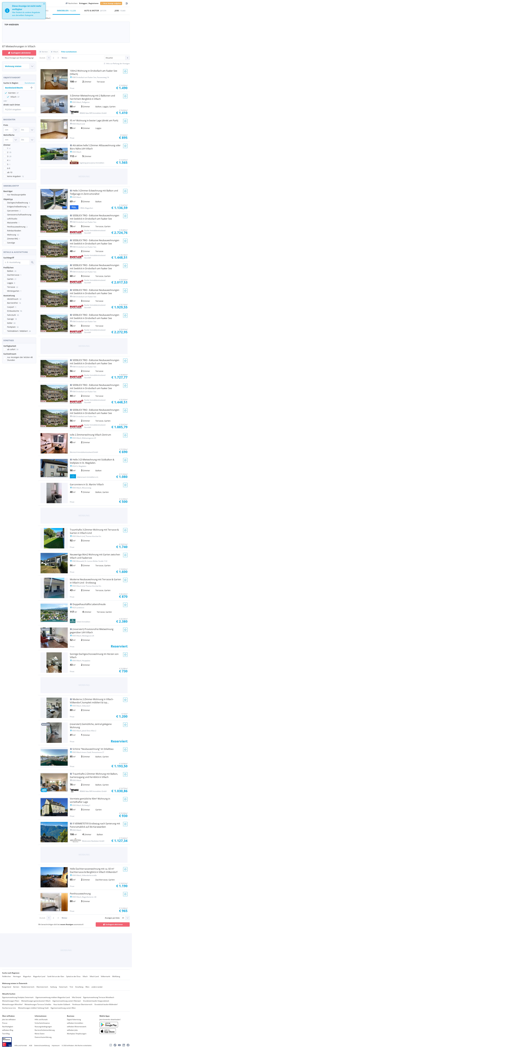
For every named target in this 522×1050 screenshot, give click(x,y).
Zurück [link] (42, 58)
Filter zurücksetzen (69, 52)
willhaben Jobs (72, 1030)
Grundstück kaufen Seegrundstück (96, 1001)
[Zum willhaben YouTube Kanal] (119, 1045)
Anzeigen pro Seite (112, 918)
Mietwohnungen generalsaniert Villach (35, 1001)
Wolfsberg (116, 976)
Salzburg (53, 987)
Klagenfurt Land (39, 976)
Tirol (71, 987)
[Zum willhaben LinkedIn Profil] (123, 1045)
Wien (87, 987)
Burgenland (6, 987)
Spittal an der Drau (73, 976)
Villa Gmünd (76, 997)
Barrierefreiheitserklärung (45, 1030)
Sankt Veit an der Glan (55, 976)
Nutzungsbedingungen (43, 1026)
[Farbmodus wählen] (126, 3)
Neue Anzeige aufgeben (112, 3)
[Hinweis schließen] (44, 3)
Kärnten (16, 987)
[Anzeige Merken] (125, 71)
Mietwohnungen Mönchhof (12, 1004)
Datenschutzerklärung (43, 1037)
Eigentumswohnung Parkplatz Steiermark (17, 997)
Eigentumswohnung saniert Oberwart (67, 1001)
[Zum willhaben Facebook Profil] (128, 1045)
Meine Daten (39, 1033)
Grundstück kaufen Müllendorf (105, 1004)
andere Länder (97, 987)
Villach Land (94, 976)
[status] (24, 10)
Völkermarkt (105, 976)
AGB (30, 1045)
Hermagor (17, 976)
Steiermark (63, 987)
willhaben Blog (7, 1030)
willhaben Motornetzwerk (76, 1026)
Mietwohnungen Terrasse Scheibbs (38, 1004)
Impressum (56, 1045)
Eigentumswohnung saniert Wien (63, 1008)
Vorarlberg (79, 987)
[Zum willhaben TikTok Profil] (115, 1045)
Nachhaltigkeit (7, 1026)
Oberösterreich (42, 987)
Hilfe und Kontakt (41, 1019)
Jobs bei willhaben (9, 1019)
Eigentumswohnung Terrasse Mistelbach (98, 997)
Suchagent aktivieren (21, 52)
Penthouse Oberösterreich (82, 1004)
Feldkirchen (6, 976)
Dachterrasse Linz (9, 1008)
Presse (4, 1023)
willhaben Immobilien (75, 1023)
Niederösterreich (27, 987)
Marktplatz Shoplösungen (76, 1033)
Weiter (64, 58)
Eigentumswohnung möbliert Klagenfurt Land (53, 997)
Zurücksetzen (30, 83)
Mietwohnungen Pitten (10, 1001)
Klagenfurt (27, 976)
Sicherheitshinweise (42, 1023)
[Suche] (32, 262)
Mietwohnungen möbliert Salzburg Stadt (33, 1008)
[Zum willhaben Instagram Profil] (110, 1045)
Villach (85, 976)
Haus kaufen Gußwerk (61, 1004)
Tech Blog (6, 1033)
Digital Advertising (74, 1019)
